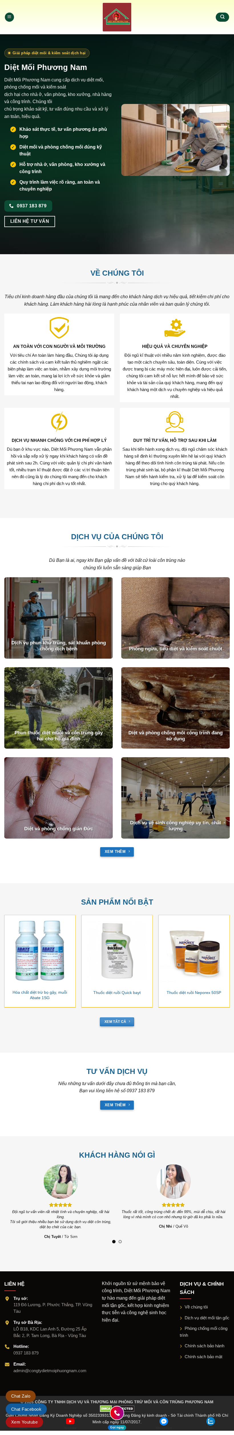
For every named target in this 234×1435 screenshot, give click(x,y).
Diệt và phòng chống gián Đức (58, 828)
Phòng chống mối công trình (203, 1326)
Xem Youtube (24, 1422)
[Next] (221, 952)
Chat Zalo (20, 1396)
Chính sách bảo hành (204, 1340)
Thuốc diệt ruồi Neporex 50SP (194, 992)
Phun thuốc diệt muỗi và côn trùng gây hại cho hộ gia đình (59, 736)
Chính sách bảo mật (203, 1351)
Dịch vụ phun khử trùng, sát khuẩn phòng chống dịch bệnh (58, 646)
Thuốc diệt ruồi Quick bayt (117, 992)
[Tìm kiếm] (222, 17)
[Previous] (13, 952)
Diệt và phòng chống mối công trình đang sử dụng (175, 736)
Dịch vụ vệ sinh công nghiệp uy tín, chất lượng (175, 826)
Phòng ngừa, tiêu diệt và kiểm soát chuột (175, 649)
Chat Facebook (26, 1409)
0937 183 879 (26, 1347)
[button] (9, 17)
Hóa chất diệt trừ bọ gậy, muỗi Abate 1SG (40, 995)
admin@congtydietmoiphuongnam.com (49, 1365)
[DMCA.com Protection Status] (117, 1403)
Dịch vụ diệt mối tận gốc (207, 1312)
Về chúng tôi (196, 1301)
